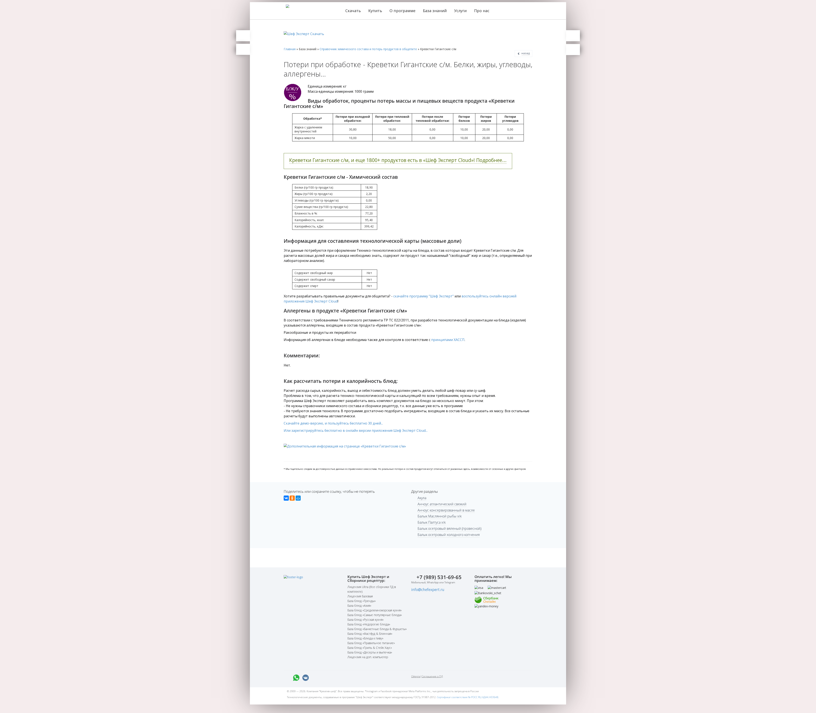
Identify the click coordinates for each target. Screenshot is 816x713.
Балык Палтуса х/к (432, 522)
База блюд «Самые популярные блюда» (374, 615)
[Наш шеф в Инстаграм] (324, 678)
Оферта (415, 676)
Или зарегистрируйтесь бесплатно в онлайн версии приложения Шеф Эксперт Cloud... (356, 430)
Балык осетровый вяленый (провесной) (449, 528)
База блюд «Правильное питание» (371, 643)
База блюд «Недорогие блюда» (368, 624)
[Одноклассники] (292, 498)
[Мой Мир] (298, 498)
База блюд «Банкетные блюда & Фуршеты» (377, 629)
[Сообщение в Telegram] (315, 678)
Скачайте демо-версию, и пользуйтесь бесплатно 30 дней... (333, 423)
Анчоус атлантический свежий (442, 504)
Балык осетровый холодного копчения (449, 534)
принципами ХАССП (448, 339)
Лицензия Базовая (360, 596)
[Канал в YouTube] (333, 678)
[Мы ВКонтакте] (305, 678)
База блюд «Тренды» (361, 601)
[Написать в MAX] (287, 678)
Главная (290, 49)
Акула (422, 498)
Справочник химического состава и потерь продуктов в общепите (368, 49)
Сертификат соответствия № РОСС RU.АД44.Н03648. (468, 697)
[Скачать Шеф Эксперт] (243, 35)
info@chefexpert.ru (427, 589)
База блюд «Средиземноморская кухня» (374, 610)
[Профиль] (573, 49)
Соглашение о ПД (432, 676)
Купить (375, 10)
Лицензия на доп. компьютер (367, 657)
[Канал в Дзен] (343, 678)
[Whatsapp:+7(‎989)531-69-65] (296, 678)
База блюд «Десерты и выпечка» (369, 652)
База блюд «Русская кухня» (365, 620)
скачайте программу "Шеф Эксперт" (423, 296)
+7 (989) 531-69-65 (439, 577)
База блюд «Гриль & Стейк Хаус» (369, 648)
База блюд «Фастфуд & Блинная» (369, 634)
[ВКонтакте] (286, 498)
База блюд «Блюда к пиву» (365, 638)
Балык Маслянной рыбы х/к (440, 516)
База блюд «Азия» (359, 606)
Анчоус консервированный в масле (446, 510)
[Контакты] (243, 49)
